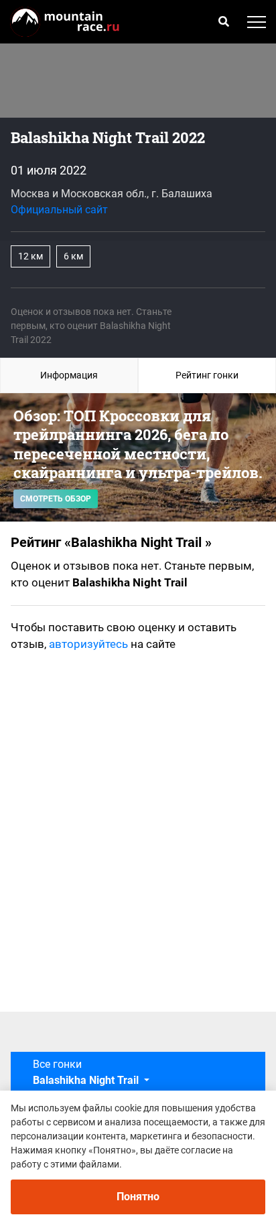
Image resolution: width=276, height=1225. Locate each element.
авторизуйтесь (88, 644)
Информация (69, 375)
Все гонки (87, 1072)
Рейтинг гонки (207, 375)
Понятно (138, 1196)
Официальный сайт (59, 209)
